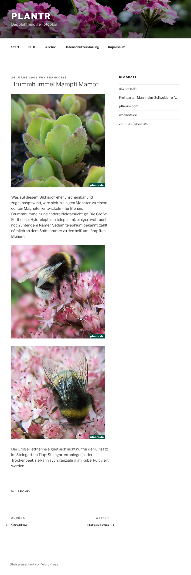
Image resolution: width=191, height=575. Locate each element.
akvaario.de (127, 89)
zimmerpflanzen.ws (133, 123)
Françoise (57, 77)
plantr (31, 16)
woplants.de (128, 115)
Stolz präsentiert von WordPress (34, 564)
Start (15, 47)
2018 (32, 47)
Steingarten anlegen (65, 455)
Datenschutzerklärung (82, 47)
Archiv (50, 47)
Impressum (116, 47)
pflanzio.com (128, 106)
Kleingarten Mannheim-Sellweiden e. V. (148, 97)
